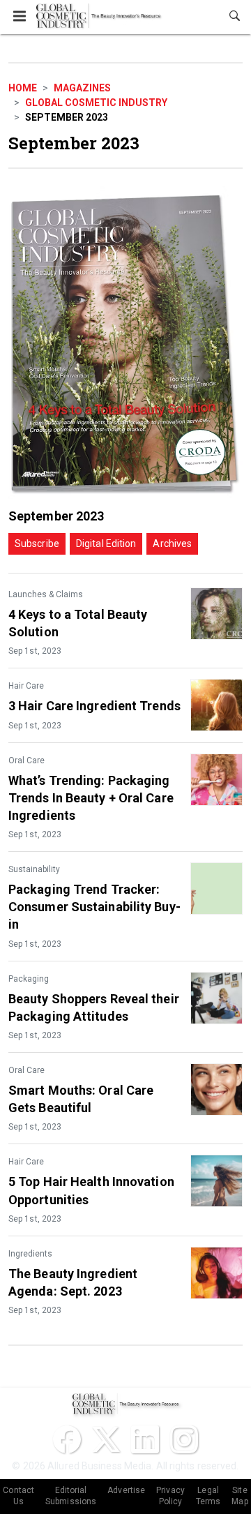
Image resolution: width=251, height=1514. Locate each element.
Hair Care (26, 686)
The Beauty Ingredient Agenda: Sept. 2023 (72, 1282)
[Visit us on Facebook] (67, 1439)
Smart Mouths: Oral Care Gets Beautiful (80, 1099)
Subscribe (37, 543)
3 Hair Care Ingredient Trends (94, 705)
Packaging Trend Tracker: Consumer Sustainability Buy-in (94, 906)
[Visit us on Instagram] (184, 1439)
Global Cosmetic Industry (96, 102)
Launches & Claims (45, 594)
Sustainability (34, 869)
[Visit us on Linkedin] (145, 1439)
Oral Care (26, 760)
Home (22, 87)
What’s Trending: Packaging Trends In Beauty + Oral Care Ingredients (91, 798)
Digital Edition (106, 543)
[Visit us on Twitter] (106, 1439)
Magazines (82, 87)
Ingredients (30, 1254)
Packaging (28, 979)
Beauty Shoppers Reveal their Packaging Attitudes (93, 1007)
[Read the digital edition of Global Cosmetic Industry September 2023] (125, 342)
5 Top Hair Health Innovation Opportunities (91, 1190)
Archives (172, 543)
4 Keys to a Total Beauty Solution (77, 623)
